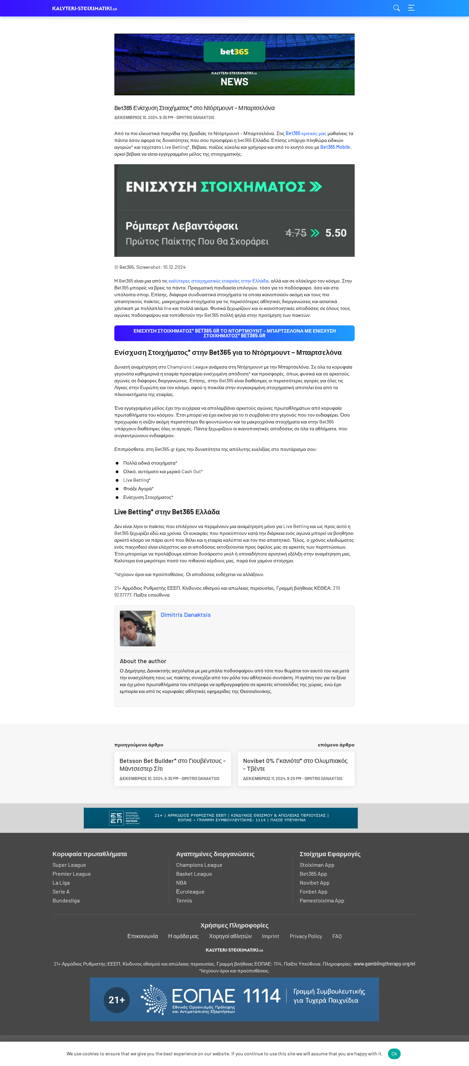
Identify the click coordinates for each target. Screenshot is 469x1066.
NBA (181, 882)
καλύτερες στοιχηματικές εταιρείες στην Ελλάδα (218, 281)
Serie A (61, 891)
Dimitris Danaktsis (186, 614)
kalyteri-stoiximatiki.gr (87, 8)
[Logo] (234, 950)
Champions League (199, 864)
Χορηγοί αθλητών (230, 936)
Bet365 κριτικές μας (306, 133)
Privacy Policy (306, 936)
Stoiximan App (317, 864)
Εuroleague (190, 891)
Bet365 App (313, 873)
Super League (69, 864)
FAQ (337, 936)
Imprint (270, 936)
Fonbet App (314, 891)
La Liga (61, 882)
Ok (394, 1053)
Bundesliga (66, 900)
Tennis (184, 900)
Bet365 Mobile (335, 147)
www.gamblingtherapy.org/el (384, 964)
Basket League (194, 873)
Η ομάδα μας (183, 936)
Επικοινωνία (142, 936)
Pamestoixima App (322, 900)
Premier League (72, 873)
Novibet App (315, 882)
